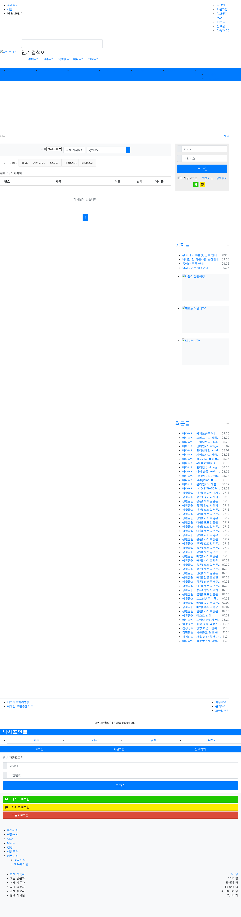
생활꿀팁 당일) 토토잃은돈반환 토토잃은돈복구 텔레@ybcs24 (201, 514)
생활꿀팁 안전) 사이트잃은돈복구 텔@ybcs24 (201, 611)
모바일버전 (222, 710)
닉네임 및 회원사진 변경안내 (200, 259)
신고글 (220, 26)
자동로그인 (190, 178)
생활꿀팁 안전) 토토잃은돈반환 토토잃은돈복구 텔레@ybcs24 (201, 509)
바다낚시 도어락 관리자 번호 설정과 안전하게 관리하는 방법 (201, 619)
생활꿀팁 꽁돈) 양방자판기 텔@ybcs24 (201, 590)
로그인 (220, 5)
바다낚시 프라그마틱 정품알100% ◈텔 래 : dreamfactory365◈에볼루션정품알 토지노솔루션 (201, 437)
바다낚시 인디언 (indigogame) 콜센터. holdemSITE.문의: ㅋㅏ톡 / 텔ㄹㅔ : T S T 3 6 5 (201, 467)
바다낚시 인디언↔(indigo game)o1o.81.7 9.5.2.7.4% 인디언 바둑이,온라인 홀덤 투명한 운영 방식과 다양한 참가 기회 (201, 446)
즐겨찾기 (12, 5)
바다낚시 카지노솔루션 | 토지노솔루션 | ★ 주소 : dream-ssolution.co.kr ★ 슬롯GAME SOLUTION (201, 433)
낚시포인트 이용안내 (195, 268)
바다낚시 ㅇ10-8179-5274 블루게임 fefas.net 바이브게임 (201, 488)
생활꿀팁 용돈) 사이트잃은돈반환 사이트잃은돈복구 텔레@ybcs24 (201, 539)
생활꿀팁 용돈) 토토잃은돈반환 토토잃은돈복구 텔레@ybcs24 (201, 501)
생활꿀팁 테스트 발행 (196, 615)
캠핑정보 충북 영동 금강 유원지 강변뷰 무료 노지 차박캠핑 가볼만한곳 (201, 624)
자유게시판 (212, 78)
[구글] (209, 184)
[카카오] (202, 184)
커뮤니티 (38, 163)
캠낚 (24, 163)
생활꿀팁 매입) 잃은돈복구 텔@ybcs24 (201, 607)
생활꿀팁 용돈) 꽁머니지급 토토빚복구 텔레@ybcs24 (201, 497)
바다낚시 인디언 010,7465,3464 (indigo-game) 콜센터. (201, 475)
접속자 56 (222, 30)
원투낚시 (49, 59)
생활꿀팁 (12, 851)
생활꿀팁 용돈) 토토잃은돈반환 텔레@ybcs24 (201, 547)
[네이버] (195, 184)
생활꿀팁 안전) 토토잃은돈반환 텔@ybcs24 (201, 586)
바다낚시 (79, 59)
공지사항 (210, 74)
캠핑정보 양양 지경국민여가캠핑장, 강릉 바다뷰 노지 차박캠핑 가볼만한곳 (201, 628)
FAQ (219, 17)
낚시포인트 (15, 732)
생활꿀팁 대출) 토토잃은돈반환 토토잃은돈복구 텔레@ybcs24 (201, 522)
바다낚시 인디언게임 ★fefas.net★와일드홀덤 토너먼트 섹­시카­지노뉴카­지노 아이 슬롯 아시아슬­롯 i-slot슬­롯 (201, 450)
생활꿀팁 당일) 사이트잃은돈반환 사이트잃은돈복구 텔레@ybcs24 (201, 518)
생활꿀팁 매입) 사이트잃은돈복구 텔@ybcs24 (201, 556)
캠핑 (10, 847)
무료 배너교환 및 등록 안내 (199, 255)
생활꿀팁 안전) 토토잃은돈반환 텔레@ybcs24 (201, 543)
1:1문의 (220, 22)
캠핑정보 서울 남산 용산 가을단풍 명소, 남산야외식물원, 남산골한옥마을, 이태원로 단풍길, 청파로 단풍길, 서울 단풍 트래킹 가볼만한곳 (201, 636)
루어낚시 (34, 59)
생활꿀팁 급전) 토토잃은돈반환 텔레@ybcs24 (201, 594)
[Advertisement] (120, 107)
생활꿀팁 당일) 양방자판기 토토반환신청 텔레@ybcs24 (201, 505)
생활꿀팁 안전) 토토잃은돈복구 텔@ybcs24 (201, 573)
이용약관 (221, 702)
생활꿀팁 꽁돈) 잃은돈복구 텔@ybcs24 (201, 581)
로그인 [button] (39, 749)
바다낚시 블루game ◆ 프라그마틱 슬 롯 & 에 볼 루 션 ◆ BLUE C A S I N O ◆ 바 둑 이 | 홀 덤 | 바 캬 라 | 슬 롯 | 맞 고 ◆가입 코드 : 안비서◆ (201, 480)
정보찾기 (222, 13)
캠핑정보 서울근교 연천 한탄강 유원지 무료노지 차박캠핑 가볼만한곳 (201, 632)
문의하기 (221, 706)
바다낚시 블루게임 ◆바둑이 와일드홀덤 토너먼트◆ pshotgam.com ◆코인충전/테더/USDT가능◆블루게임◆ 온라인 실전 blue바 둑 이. (201, 459)
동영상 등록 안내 (193, 263)
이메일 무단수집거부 (20, 706)
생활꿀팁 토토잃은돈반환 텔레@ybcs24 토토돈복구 (201, 598)
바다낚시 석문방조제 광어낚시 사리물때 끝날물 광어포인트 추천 (201, 641)
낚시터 (54, 163)
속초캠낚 (64, 59)
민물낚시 (94, 59)
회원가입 (222, 9)
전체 (13, 163)
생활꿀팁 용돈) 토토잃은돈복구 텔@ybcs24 (201, 564)
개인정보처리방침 (18, 702)
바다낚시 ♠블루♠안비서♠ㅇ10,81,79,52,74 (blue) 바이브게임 (201, 463)
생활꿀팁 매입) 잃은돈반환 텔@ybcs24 (201, 577)
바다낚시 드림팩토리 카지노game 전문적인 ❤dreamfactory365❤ (201, 442)
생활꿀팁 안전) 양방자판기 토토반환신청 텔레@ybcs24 (201, 492)
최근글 (182, 423)
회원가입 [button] (119, 749)
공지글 (182, 245)
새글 (10, 9)
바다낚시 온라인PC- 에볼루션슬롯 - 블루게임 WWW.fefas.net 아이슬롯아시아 (201, 484)
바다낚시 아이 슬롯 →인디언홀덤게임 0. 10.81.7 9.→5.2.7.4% (201, 471)
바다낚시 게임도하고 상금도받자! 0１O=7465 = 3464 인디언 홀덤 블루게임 (201, 454)
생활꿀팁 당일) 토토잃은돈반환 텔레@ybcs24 (201, 552)
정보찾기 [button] (200, 749)
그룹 (43, 148)
